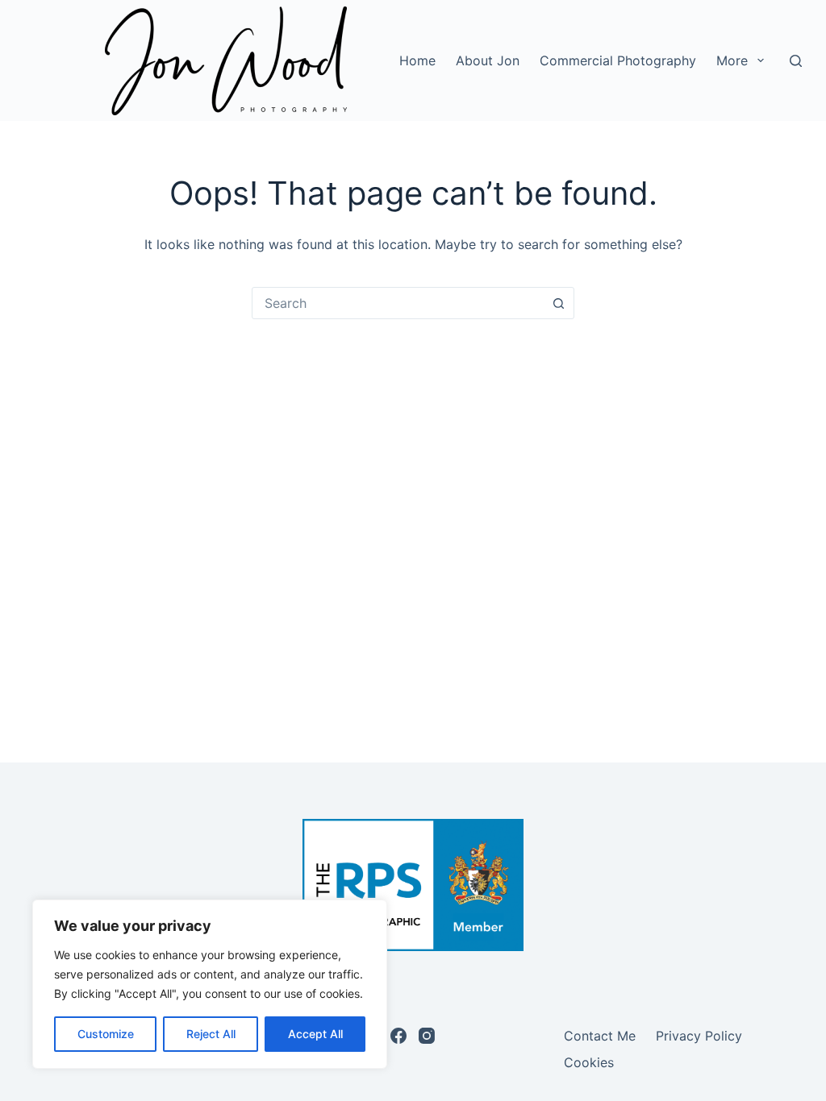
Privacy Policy (699, 1036)
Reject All (211, 1034)
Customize (105, 1034)
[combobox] (397, 303)
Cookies (589, 1062)
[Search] (796, 61)
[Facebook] (398, 1036)
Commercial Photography (618, 60)
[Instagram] (427, 1036)
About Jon (487, 60)
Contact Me (600, 1036)
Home (417, 60)
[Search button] (558, 303)
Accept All (315, 1034)
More (732, 60)
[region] (209, 984)
